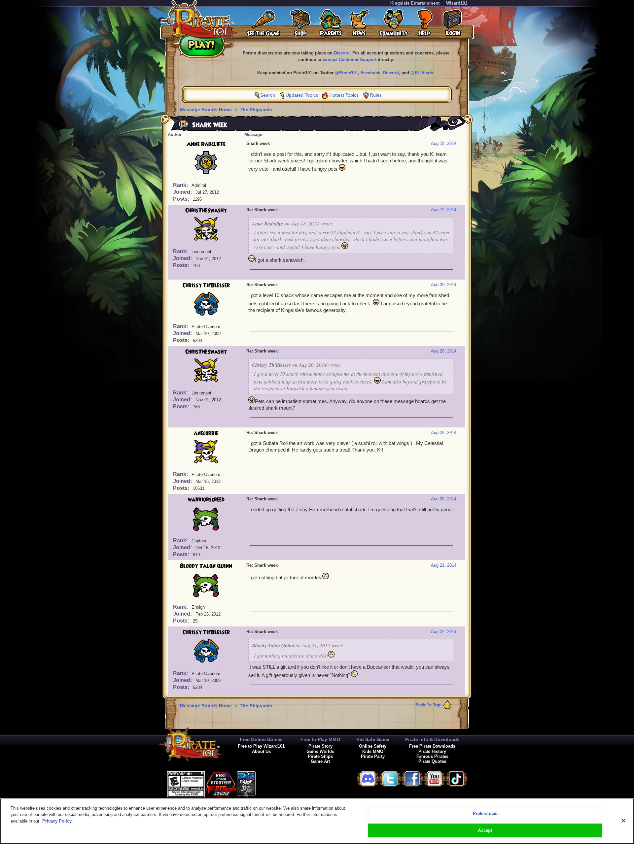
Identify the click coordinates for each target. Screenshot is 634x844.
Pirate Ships (320, 756)
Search (267, 95)
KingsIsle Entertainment (415, 3)
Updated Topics (302, 95)
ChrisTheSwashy (206, 211)
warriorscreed (206, 500)
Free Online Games (261, 739)
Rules (376, 95)
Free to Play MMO (320, 739)
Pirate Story (320, 746)
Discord (342, 53)
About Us (261, 751)
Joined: (183, 192)
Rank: (181, 185)
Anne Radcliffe (206, 144)
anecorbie (206, 433)
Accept (485, 830)
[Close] (623, 820)
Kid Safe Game (372, 739)
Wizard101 (456, 3)
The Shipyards (256, 109)
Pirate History (432, 751)
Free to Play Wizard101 (261, 746)
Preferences (485, 813)
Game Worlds (320, 751)
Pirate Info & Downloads (432, 739)
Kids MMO (372, 751)
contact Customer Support (349, 59)
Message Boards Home (206, 109)
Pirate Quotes (432, 761)
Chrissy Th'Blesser (206, 285)
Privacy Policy (57, 821)
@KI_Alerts (421, 72)
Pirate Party (373, 756)
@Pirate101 (346, 72)
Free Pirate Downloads (432, 746)
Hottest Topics (344, 95)
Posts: (182, 199)
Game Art (320, 761)
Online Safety (372, 746)
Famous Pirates (432, 756)
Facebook (370, 72)
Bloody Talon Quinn (206, 566)
